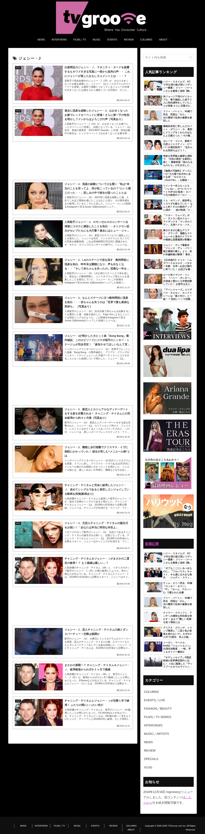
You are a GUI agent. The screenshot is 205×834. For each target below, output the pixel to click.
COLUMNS (131, 826)
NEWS (23, 826)
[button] (190, 57)
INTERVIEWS (41, 826)
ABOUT (131, 829)
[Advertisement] (73, 161)
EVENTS (95, 826)
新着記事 (152, 544)
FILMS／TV (59, 826)
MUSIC (77, 826)
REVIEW (113, 826)
